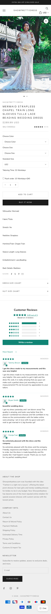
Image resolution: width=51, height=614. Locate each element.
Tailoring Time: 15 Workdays (14, 170)
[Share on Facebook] (11, 274)
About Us (6, 513)
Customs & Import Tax (12, 547)
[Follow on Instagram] (10, 588)
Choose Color (8, 136)
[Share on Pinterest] (19, 274)
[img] (8, 359)
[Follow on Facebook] (4, 588)
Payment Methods (10, 526)
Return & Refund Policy (12, 521)
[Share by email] (22, 274)
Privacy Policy (8, 539)
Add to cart (25, 194)
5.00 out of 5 (32, 315)
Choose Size (8, 147)
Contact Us (7, 517)
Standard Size (8, 159)
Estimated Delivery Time (12, 534)
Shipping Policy (9, 530)
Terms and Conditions (11, 543)
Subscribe (12, 579)
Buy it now (25, 202)
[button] (14, 323)
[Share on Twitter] (15, 274)
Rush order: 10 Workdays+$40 (17, 178)
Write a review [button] (25, 342)
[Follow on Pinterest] (17, 588)
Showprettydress (13, 102)
